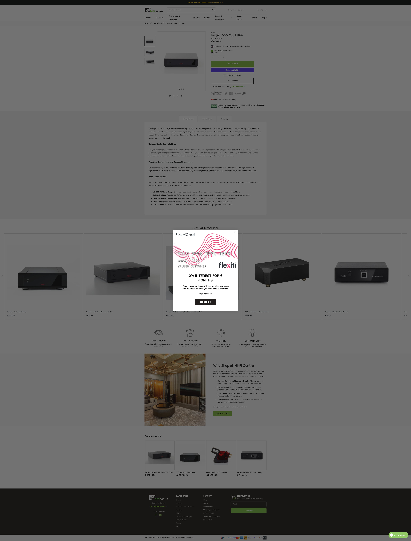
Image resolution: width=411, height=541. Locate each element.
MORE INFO (205, 302)
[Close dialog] (235, 233)
